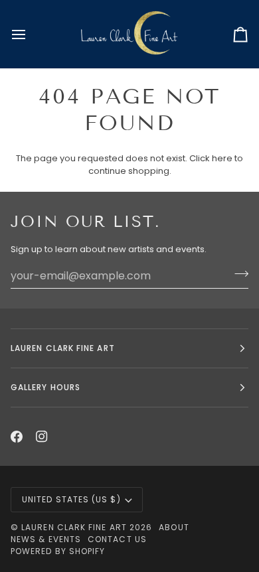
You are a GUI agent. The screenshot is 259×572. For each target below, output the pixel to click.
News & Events (46, 539)
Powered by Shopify (58, 551)
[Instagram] (42, 437)
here (222, 158)
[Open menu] (30, 34)
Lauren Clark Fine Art (74, 527)
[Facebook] (17, 437)
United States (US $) (71, 499)
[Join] (237, 274)
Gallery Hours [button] (45, 387)
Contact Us (117, 539)
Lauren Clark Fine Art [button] (63, 348)
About (174, 527)
